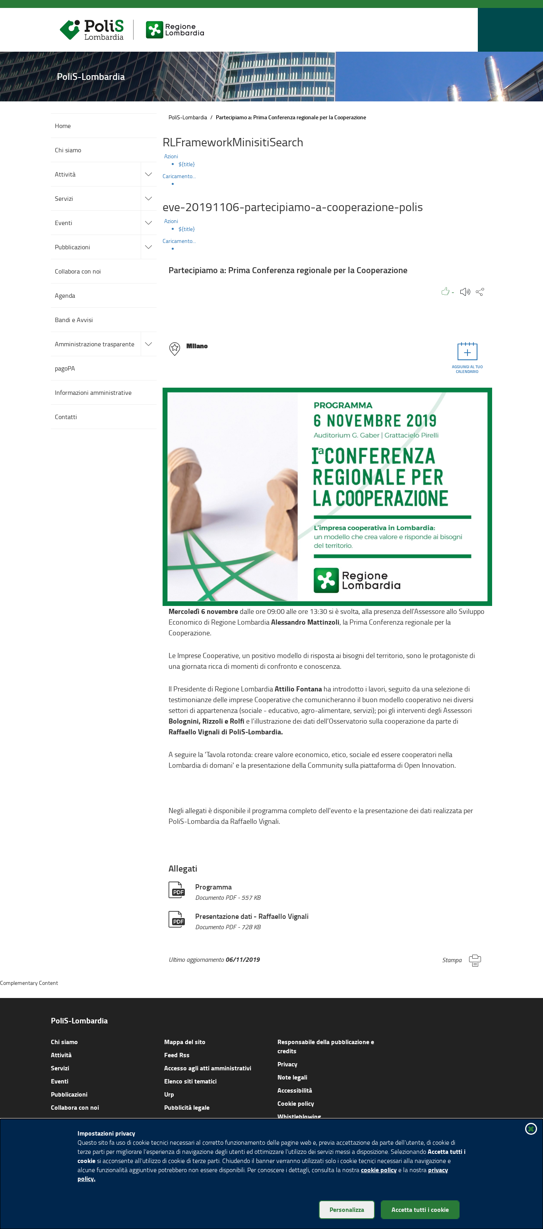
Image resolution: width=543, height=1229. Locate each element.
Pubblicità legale (186, 1107)
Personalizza (347, 1209)
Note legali (292, 1076)
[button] (469, 30)
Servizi (60, 1067)
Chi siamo (64, 1041)
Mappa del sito (185, 1041)
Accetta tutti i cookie (420, 1209)
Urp (169, 1094)
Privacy (287, 1063)
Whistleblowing (299, 1116)
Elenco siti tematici (190, 1080)
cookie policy (379, 1169)
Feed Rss (177, 1054)
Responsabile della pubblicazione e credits (325, 1046)
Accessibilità (294, 1090)
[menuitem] (335, 164)
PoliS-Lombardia (188, 117)
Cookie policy (295, 1103)
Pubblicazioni (69, 1094)
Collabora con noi (75, 1107)
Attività (61, 1054)
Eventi (59, 1080)
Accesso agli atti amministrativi (207, 1067)
